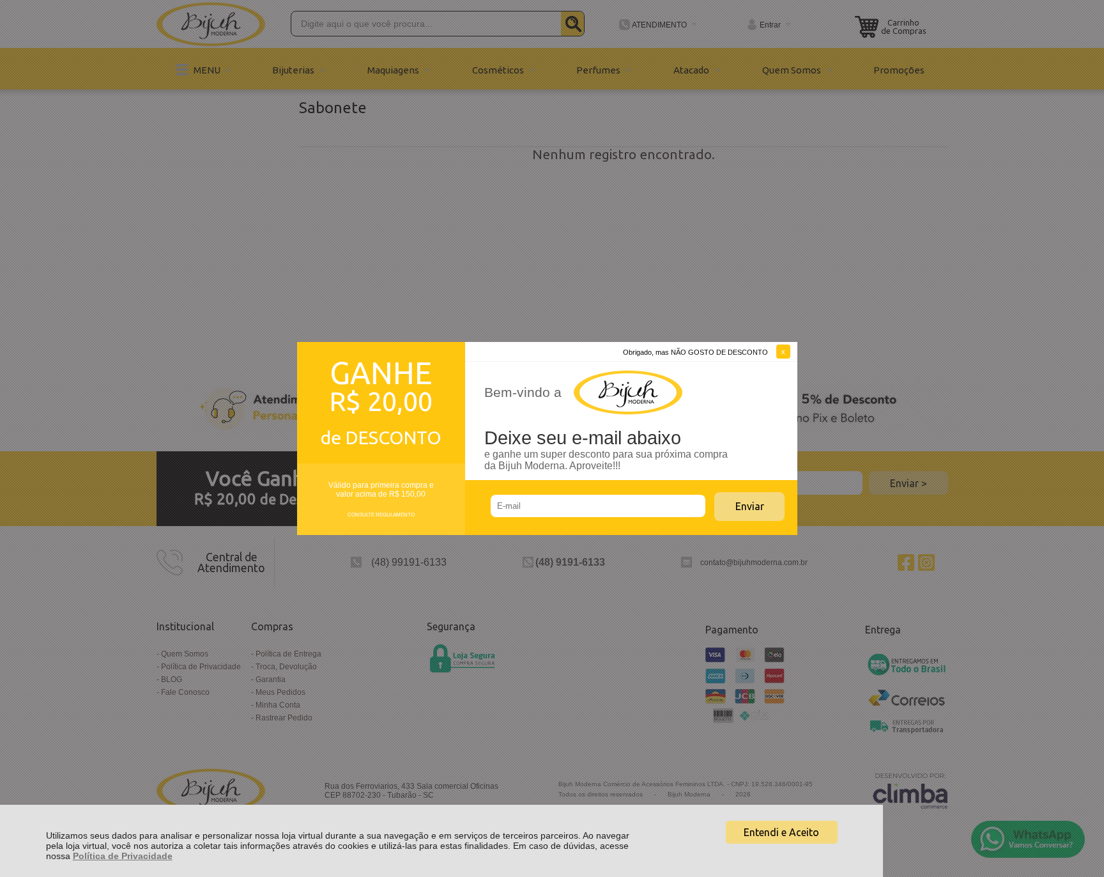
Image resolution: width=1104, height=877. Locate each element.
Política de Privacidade (122, 856)
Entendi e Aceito (781, 832)
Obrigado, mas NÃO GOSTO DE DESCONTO (695, 352)
